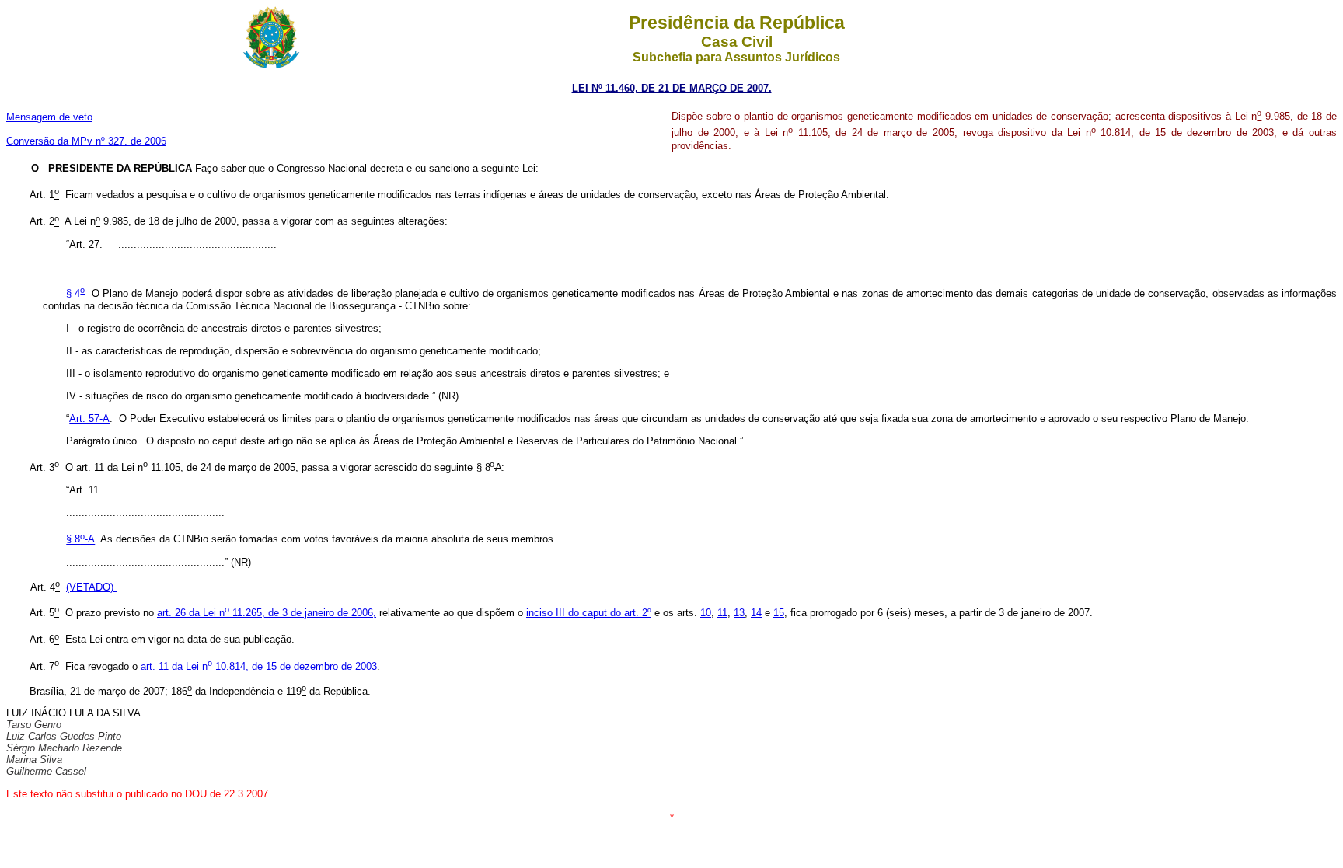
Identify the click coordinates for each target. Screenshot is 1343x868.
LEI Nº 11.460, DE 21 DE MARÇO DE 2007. (672, 88)
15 (778, 613)
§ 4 (75, 293)
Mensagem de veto (49, 117)
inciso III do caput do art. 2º (588, 613)
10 (705, 613)
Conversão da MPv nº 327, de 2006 (86, 141)
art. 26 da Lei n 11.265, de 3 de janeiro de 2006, (266, 613)
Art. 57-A (89, 418)
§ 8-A (80, 540)
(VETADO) (91, 587)
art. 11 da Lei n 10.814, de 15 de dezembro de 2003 (259, 666)
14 (756, 613)
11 (722, 613)
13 (739, 613)
